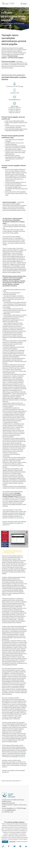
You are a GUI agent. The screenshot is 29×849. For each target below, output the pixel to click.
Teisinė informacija (18, 23)
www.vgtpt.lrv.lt (18, 523)
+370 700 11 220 (8, 812)
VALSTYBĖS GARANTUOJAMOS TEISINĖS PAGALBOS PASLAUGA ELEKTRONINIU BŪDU (12, 552)
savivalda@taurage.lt (10, 810)
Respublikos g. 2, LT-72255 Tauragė (16, 808)
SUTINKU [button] (5, 841)
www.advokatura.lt (19, 518)
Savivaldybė (9, 23)
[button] (14, 552)
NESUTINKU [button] (12, 841)
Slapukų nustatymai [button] (21, 841)
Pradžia (3, 23)
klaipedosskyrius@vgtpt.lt (11, 500)
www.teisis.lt (6, 525)
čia (6, 767)
